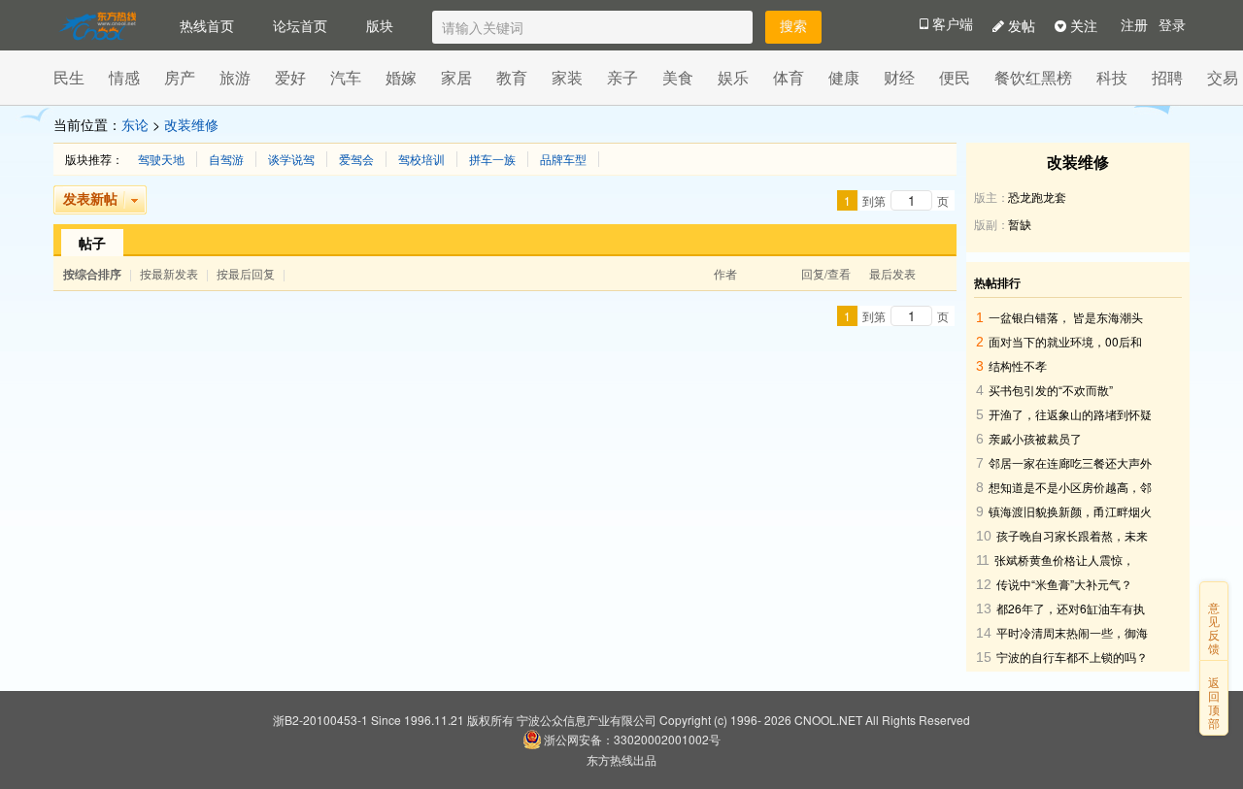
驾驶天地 (161, 159)
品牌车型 (563, 159)
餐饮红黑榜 (1033, 77)
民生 (68, 77)
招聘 (1167, 77)
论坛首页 (300, 25)
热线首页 (207, 25)
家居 (456, 77)
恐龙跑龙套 (1037, 196)
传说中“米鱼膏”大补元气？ (1064, 583)
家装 (567, 77)
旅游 (235, 77)
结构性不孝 (1018, 365)
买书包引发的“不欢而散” (1051, 389)
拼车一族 (492, 159)
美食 (677, 77)
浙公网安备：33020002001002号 (632, 739)
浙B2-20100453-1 (320, 719)
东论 (135, 124)
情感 (124, 77)
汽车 (345, 77)
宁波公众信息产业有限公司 (586, 719)
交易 (1222, 77)
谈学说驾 (291, 159)
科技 (1111, 77)
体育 (788, 77)
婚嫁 (401, 77)
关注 (1081, 25)
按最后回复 (246, 273)
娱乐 (733, 77)
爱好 (290, 77)
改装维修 (191, 124)
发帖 (1019, 25)
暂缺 (1019, 223)
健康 (843, 77)
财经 (899, 77)
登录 (1172, 25)
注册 (1134, 25)
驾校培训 (421, 159)
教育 (511, 77)
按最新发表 (170, 273)
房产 (179, 77)
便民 (954, 77)
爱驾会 (356, 159)
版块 (379, 25)
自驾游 (226, 159)
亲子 (622, 77)
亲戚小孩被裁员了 (1035, 438)
